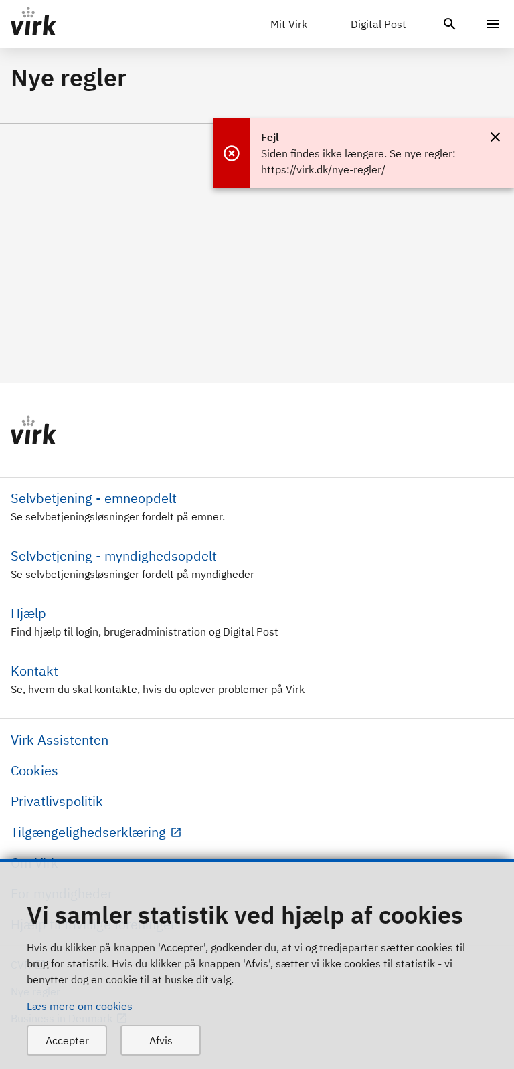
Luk (495, 137)
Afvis (161, 1040)
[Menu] (492, 24)
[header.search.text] (449, 22)
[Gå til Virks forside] (257, 430)
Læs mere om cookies (80, 1006)
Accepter (67, 1040)
